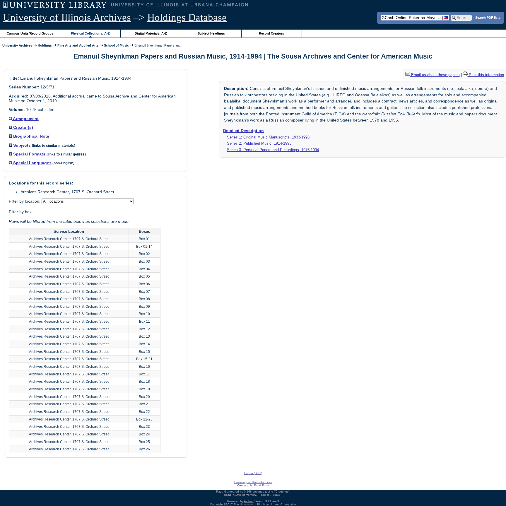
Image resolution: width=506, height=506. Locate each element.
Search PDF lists (487, 17)
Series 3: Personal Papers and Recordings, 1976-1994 (273, 150)
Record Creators (271, 33)
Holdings (45, 45)
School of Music (116, 45)
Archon (249, 501)
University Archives (17, 45)
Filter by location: (25, 201)
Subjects (21, 145)
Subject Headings (211, 33)
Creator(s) (22, 127)
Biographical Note (30, 136)
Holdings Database (187, 17)
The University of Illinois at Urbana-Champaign (265, 504)
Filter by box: (21, 211)
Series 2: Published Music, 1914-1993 (259, 143)
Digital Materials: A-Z (151, 33)
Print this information (486, 75)
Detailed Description (243, 130)
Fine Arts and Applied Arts (77, 45)
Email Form (261, 485)
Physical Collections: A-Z (90, 33)
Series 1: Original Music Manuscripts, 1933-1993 (268, 137)
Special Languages (32, 162)
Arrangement (25, 118)
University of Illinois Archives (67, 17)
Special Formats (28, 154)
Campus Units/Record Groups (30, 33)
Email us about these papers (435, 75)
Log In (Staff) (253, 473)
